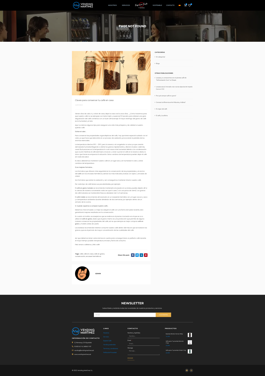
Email (129, 340)
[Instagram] (191, 370)
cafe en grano (99, 254)
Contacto (170, 5)
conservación (80, 256)
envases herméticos (93, 256)
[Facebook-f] (187, 370)
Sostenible (157, 5)
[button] (133, 255)
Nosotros (112, 5)
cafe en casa (88, 254)
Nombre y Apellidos (134, 333)
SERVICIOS (126, 5)
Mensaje (130, 348)
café (81, 254)
